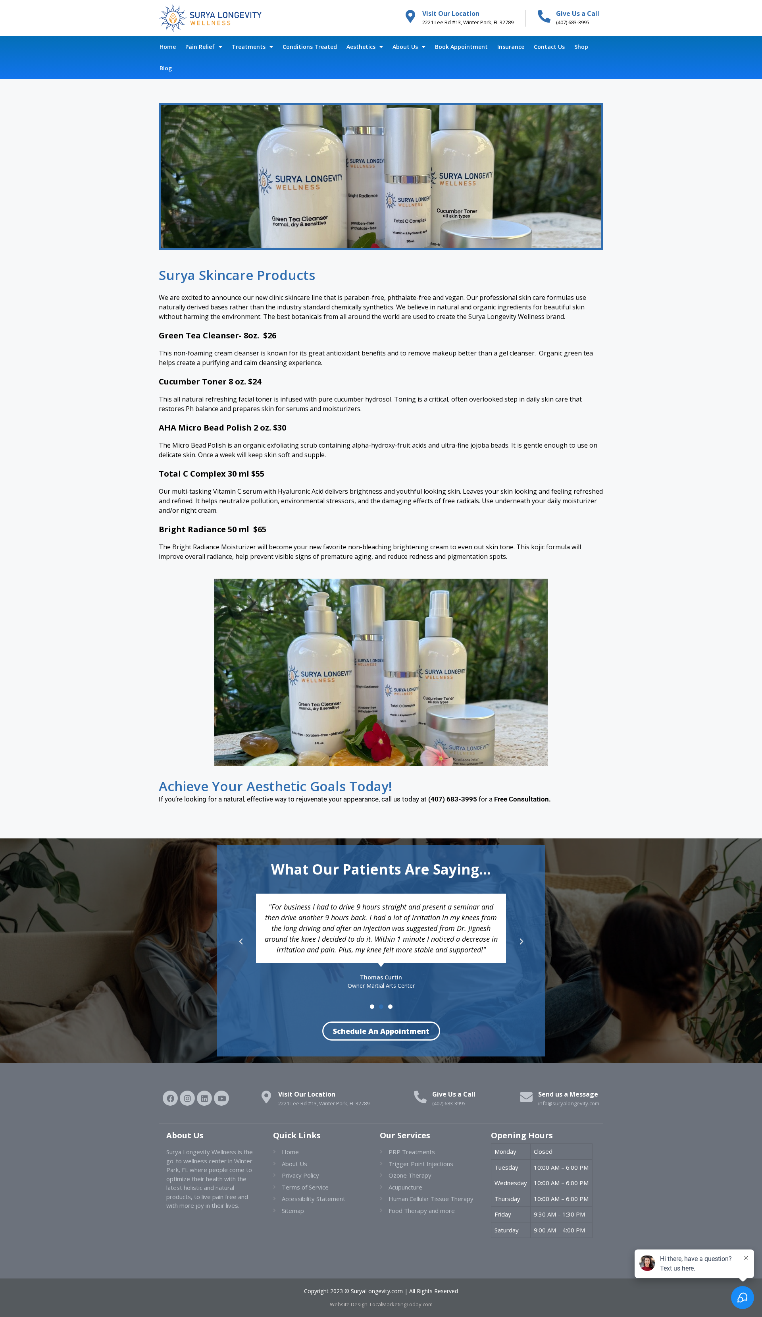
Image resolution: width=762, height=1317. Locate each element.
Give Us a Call (577, 13)
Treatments (249, 46)
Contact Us (549, 46)
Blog (166, 68)
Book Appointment (461, 46)
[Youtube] (221, 1098)
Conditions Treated (310, 46)
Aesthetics (360, 46)
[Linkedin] (204, 1098)
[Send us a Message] (526, 1097)
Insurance (510, 46)
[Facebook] (170, 1098)
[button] (241, 942)
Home (168, 46)
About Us (405, 46)
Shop (581, 46)
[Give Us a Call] (544, 16)
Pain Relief (200, 46)
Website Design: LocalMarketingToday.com (381, 1304)
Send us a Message (568, 1094)
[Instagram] (187, 1098)
